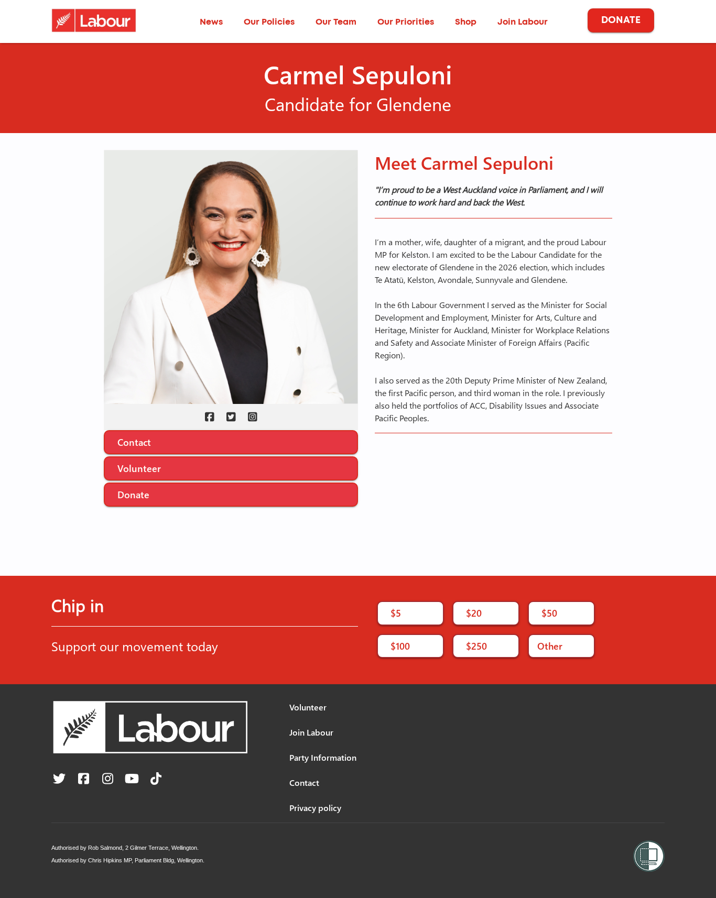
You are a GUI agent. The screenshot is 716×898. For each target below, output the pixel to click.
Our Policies (269, 22)
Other (549, 645)
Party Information (322, 757)
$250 (476, 645)
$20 (474, 612)
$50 (549, 612)
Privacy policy (315, 807)
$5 (395, 612)
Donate (133, 494)
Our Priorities (405, 22)
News (211, 22)
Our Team (336, 22)
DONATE (621, 20)
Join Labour (522, 22)
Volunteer (139, 468)
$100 (400, 645)
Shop (465, 22)
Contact (134, 441)
